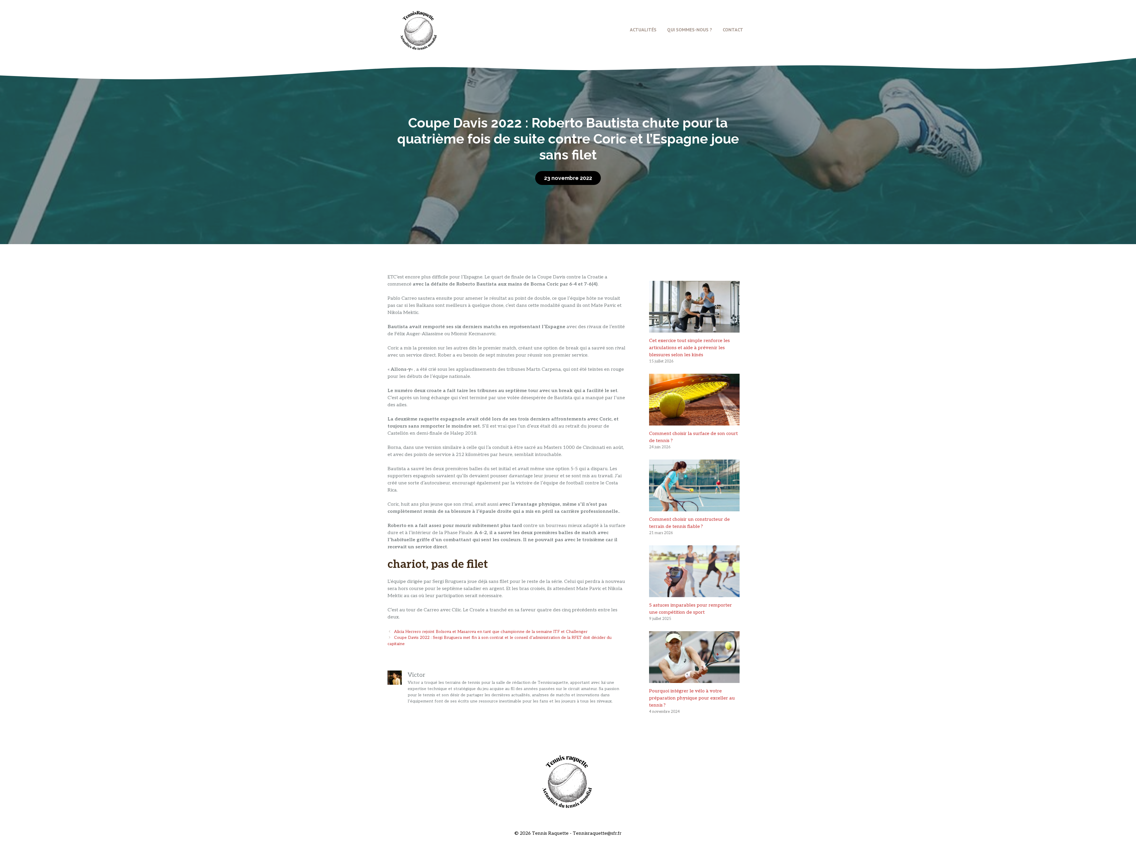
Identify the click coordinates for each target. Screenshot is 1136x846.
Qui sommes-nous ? (689, 30)
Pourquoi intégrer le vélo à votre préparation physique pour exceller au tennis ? (692, 698)
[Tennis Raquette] (419, 29)
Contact (733, 30)
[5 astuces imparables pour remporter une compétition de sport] (694, 593)
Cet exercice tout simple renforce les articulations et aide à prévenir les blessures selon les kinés (689, 348)
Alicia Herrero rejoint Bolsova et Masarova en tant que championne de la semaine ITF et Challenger (491, 631)
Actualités (643, 30)
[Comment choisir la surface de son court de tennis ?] (694, 422)
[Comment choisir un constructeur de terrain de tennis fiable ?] (694, 507)
